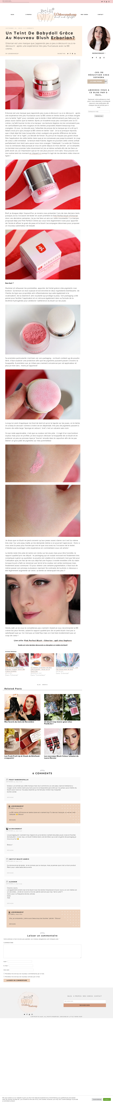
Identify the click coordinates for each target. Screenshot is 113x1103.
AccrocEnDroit (15, 829)
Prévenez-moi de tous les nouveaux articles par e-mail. (22, 976)
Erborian (45, 684)
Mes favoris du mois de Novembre (19, 722)
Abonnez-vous (98, 116)
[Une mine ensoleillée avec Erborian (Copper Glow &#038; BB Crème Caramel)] (17, 660)
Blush (39, 684)
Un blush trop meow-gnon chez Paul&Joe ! (58, 723)
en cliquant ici (35, 153)
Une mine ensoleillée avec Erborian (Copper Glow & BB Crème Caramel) (15, 669)
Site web (6, 970)
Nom (5, 961)
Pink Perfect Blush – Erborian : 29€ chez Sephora (48, 641)
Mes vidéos (84, 14)
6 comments (29, 28)
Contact (100, 14)
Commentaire (8, 942)
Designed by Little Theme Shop (71, 1016)
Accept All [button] (107, 1099)
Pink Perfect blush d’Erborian (65, 216)
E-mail (6, 965)
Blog (12, 14)
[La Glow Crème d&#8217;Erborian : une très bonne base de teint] (68, 660)
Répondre (10, 797)
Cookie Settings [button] (97, 1099)
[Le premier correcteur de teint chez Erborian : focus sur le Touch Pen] (42, 660)
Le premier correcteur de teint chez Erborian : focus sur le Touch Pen (41, 669)
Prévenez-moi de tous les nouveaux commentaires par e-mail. (24, 973)
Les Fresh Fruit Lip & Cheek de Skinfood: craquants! (22, 757)
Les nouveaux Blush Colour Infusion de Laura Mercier (61, 757)
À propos (29, 14)
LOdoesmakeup (13, 53)
